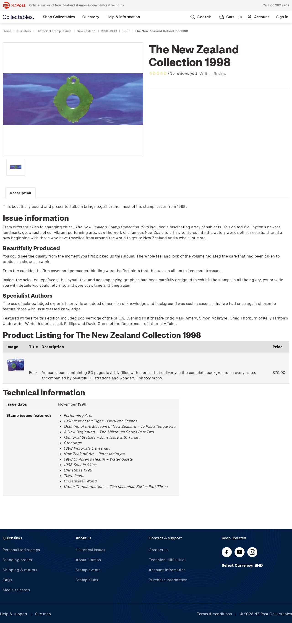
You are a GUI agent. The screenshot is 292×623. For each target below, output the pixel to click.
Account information (167, 570)
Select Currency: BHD (243, 565)
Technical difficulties (167, 560)
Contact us (159, 550)
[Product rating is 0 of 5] (158, 73)
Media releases (16, 590)
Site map (43, 614)
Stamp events (88, 570)
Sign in (282, 17)
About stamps (88, 560)
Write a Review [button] (213, 73)
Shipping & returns (20, 570)
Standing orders (17, 560)
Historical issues (90, 550)
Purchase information (168, 580)
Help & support (13, 614)
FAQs (7, 580)
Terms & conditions (214, 614)
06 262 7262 (279, 5)
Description (20, 193)
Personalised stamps (21, 550)
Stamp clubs (87, 580)
